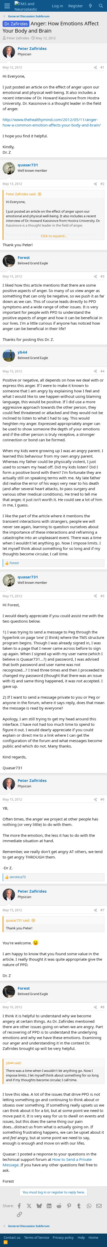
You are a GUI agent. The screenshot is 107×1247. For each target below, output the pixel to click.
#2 (102, 184)
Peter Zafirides (18, 38)
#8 (102, 1007)
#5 (102, 596)
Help (81, 1237)
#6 (102, 799)
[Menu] (7, 6)
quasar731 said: (18, 920)
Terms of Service (36, 1237)
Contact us (12, 1237)
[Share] (95, 68)
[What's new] (90, 6)
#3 (102, 276)
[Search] (101, 6)
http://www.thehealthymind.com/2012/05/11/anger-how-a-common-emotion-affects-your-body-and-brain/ (52, 122)
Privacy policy (63, 1237)
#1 (102, 67)
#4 (102, 371)
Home (93, 1237)
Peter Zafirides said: (21, 194)
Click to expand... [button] (54, 236)
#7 (102, 910)
